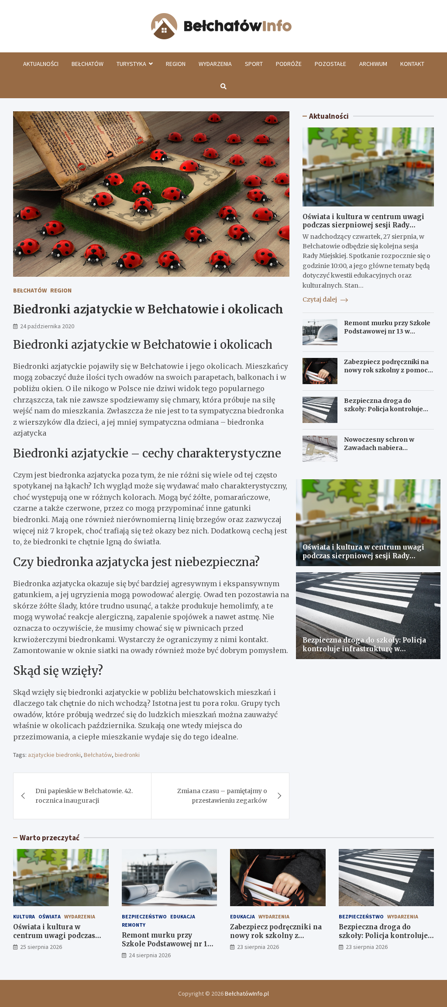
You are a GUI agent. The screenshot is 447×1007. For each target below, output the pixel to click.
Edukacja (182, 916)
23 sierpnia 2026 (258, 947)
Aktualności (40, 64)
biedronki (127, 755)
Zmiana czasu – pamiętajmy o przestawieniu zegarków (222, 795)
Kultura (24, 916)
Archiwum (373, 64)
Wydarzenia (215, 64)
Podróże (289, 64)
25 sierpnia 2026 (41, 947)
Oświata (49, 916)
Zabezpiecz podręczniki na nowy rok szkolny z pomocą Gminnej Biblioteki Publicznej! (387, 374)
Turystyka (131, 64)
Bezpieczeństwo (144, 916)
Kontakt (412, 64)
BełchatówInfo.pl (247, 993)
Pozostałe (330, 64)
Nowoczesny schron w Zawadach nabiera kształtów (379, 447)
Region (176, 64)
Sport (254, 64)
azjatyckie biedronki (54, 755)
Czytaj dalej (320, 299)
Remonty (133, 924)
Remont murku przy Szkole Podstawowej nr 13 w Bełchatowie (387, 331)
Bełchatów (87, 64)
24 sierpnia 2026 (150, 955)
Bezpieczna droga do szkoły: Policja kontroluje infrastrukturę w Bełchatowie (383, 413)
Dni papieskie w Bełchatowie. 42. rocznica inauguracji (84, 795)
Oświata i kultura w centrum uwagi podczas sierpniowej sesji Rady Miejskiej (363, 225)
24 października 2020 (47, 326)
